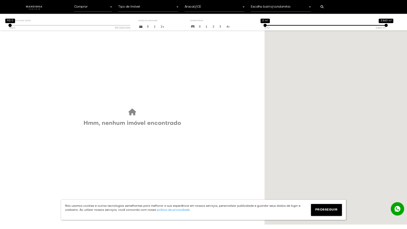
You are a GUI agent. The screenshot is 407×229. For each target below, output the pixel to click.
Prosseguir (326, 209)
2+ (162, 27)
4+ (228, 27)
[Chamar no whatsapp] (397, 208)
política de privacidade (173, 210)
